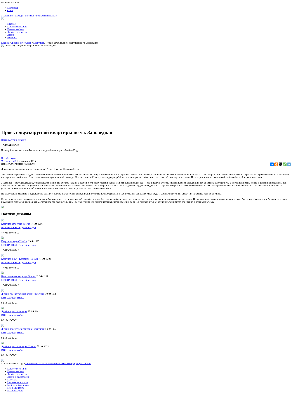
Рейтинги (12, 37)
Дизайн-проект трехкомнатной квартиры (22, 294)
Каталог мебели (15, 29)
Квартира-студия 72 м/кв (14, 241)
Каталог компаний (17, 26)
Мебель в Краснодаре (18, 385)
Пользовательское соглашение (41, 363)
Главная (11, 24)
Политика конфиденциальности (74, 363)
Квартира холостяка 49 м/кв (15, 224)
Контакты (12, 379)
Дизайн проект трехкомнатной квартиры (22, 329)
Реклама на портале (46, 15)
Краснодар (12, 7)
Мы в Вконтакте (15, 388)
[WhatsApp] (285, 164)
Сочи (10, 10)
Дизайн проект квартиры (14, 311)
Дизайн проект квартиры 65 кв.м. (18, 346)
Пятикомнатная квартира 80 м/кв (18, 276)
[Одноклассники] (276, 164)
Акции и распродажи (18, 377)
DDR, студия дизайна (12, 297)
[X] (280, 164)
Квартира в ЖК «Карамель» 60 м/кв (19, 259)
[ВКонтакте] (272, 164)
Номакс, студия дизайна (13, 140)
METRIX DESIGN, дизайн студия (18, 227)
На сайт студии (9, 158)
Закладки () (7, 15)
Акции (10, 35)
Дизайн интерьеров (17, 32)
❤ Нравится (8, 161)
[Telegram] (289, 164)
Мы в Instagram (15, 390)
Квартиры (38, 42)
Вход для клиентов (24, 15)
